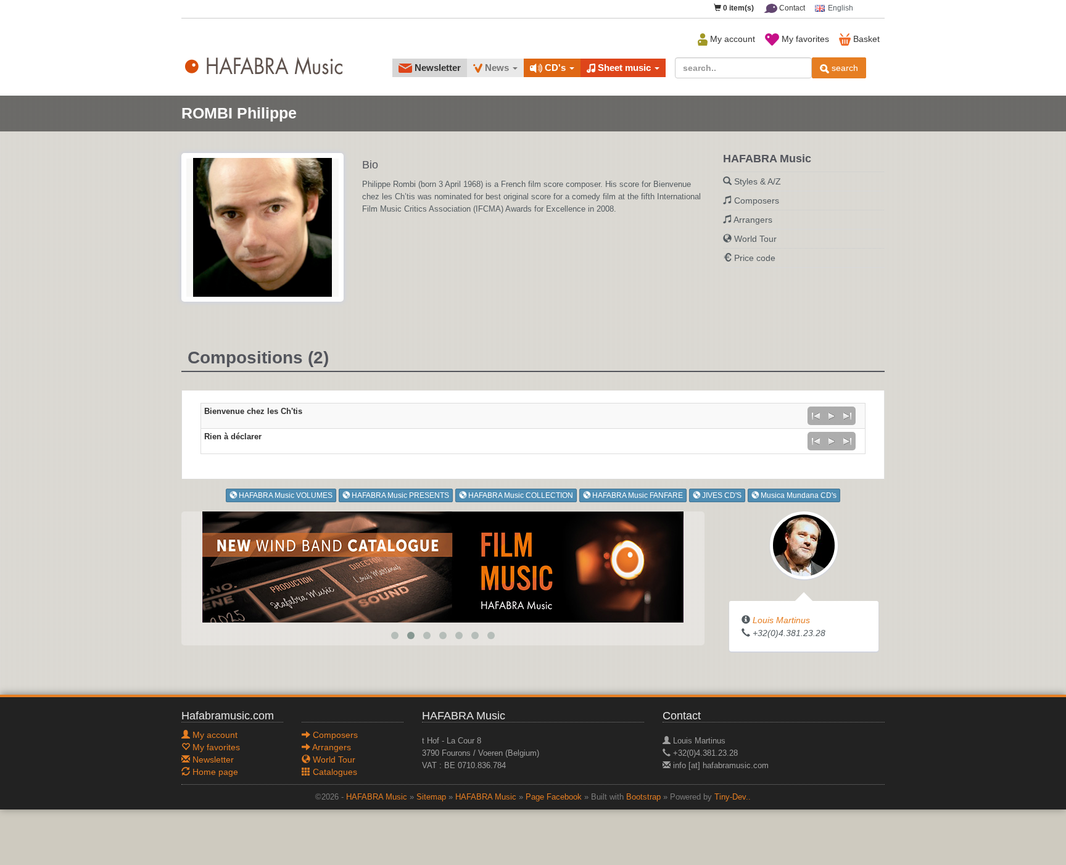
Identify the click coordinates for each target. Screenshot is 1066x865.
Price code (754, 258)
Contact (791, 8)
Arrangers (752, 220)
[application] (832, 416)
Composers (756, 200)
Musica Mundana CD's (798, 495)
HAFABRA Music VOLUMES (285, 495)
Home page (214, 772)
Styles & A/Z (757, 181)
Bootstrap (643, 797)
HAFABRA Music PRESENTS (399, 495)
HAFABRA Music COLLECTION (519, 495)
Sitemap (431, 797)
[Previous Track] (815, 416)
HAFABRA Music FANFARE (636, 495)
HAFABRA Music (376, 797)
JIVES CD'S (721, 495)
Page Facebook (554, 797)
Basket (865, 39)
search (843, 68)
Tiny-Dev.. (732, 797)
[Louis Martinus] (804, 545)
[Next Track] (848, 416)
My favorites (804, 39)
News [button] (496, 67)
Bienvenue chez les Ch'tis (253, 411)
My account (731, 39)
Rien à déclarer (233, 436)
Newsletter (436, 67)
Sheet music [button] (624, 67)
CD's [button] (555, 67)
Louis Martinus (781, 620)
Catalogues (333, 772)
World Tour (755, 239)
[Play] (832, 416)
